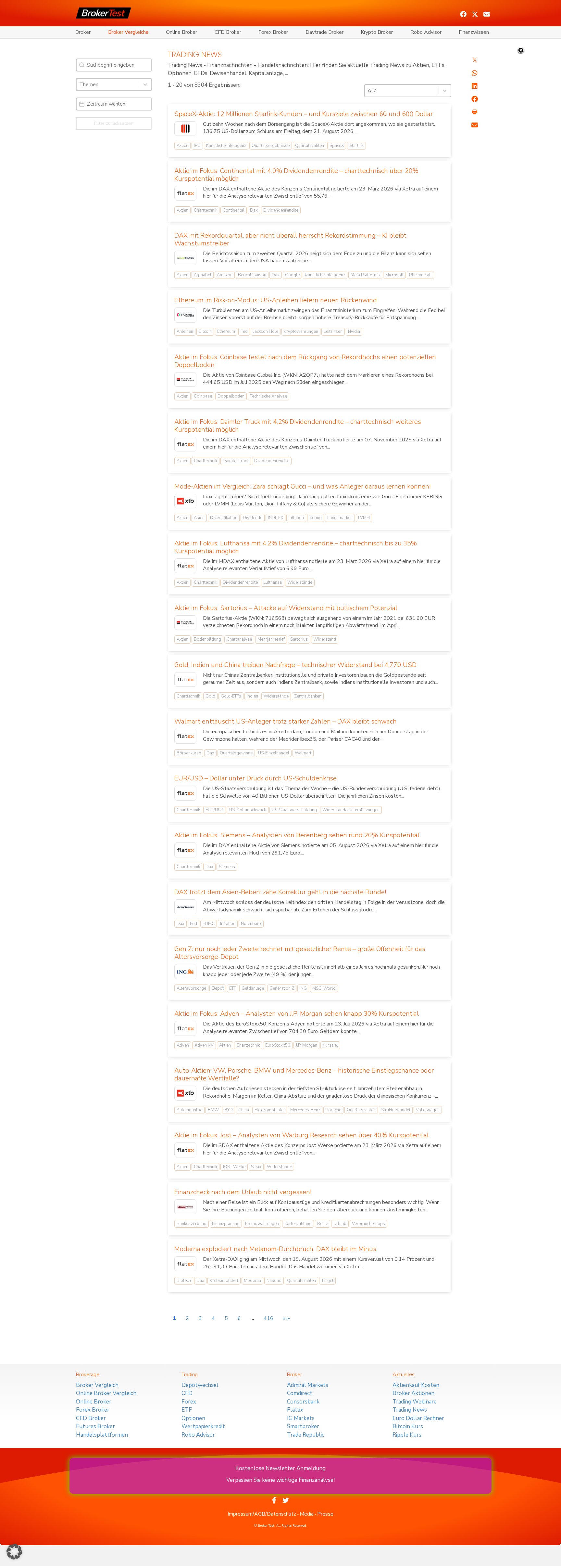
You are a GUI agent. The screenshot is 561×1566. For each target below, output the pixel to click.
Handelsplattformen (102, 1435)
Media (307, 1514)
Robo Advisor (426, 32)
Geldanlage (253, 988)
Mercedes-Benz (305, 1110)
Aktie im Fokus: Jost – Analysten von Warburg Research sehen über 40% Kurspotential (301, 1135)
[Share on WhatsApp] (475, 73)
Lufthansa (272, 582)
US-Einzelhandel (273, 753)
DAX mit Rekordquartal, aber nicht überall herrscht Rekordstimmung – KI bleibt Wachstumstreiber (290, 239)
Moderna (252, 1281)
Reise (322, 1224)
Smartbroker (303, 1426)
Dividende (252, 518)
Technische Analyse (268, 396)
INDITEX (275, 518)
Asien (199, 518)
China (243, 1110)
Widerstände (299, 582)
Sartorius (299, 639)
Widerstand (324, 639)
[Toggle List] (145, 84)
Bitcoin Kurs (408, 1426)
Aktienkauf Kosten (416, 1385)
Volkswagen (428, 1110)
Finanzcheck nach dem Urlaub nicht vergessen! (242, 1192)
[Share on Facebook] (475, 99)
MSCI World (324, 988)
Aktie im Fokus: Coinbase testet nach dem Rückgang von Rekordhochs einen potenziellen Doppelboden (305, 361)
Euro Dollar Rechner (418, 1418)
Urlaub (339, 1224)
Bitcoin (205, 331)
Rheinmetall (420, 275)
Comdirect (299, 1393)
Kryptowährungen (301, 331)
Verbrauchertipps (368, 1224)
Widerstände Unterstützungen (351, 810)
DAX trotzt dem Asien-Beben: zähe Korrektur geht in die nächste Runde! (280, 892)
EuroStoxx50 (277, 1045)
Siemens (227, 867)
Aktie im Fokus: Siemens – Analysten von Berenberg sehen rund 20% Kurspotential (296, 835)
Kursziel (330, 1045)
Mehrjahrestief (271, 639)
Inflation (296, 518)
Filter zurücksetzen (113, 123)
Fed (244, 331)
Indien (252, 696)
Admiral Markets (307, 1385)
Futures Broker (95, 1426)
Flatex (295, 1410)
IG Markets (301, 1418)
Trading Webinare (415, 1401)
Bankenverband (191, 1224)
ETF (232, 988)
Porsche (333, 1110)
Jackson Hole (265, 331)
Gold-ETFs (231, 696)
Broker (83, 32)
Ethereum (226, 331)
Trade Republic (305, 1435)
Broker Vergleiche (128, 32)
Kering (315, 518)
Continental (233, 210)
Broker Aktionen (413, 1393)
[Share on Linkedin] (475, 86)
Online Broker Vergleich (106, 1393)
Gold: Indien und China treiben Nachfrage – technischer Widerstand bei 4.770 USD (295, 664)
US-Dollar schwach (247, 810)
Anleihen (185, 331)
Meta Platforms (365, 275)
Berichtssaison (252, 275)
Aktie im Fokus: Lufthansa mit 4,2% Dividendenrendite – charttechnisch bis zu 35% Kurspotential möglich (295, 547)
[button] (463, 14)
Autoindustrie (189, 1110)
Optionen (193, 1418)
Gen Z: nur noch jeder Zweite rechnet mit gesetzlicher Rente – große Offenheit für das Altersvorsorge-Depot (299, 953)
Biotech (184, 1281)
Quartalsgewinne (236, 753)
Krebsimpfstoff (224, 1281)
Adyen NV (204, 1045)
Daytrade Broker (324, 32)
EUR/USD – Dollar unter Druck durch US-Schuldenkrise (255, 778)
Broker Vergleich (97, 1385)
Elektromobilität (270, 1110)
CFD (187, 1393)
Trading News (410, 1410)
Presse (325, 1514)
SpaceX (337, 146)
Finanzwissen (474, 32)
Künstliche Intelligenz (226, 146)
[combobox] (108, 84)
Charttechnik (205, 210)
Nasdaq (274, 1281)
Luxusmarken (340, 518)
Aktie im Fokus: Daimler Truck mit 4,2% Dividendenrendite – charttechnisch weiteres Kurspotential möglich (297, 425)
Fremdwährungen (262, 1224)
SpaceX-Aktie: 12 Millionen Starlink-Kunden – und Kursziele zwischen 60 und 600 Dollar (303, 114)
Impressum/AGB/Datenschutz (262, 1514)
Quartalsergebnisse (271, 146)
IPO (197, 146)
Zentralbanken (307, 696)
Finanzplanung (226, 1224)
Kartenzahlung (298, 1224)
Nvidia (354, 331)
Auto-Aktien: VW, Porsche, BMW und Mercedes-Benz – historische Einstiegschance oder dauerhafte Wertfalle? (304, 1074)
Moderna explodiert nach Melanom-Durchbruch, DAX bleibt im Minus (275, 1249)
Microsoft (394, 275)
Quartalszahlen (309, 146)
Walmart (303, 753)
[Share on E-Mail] (475, 125)
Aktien (182, 146)
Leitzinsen (333, 331)
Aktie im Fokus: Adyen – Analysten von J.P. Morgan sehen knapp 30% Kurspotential (296, 1013)
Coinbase (203, 396)
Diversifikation (223, 518)
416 (268, 1318)
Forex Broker (273, 32)
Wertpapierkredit (203, 1426)
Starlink (356, 146)
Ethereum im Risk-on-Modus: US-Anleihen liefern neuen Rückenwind (275, 300)
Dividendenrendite (280, 210)
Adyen (183, 1045)
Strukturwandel (395, 1110)
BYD (228, 1110)
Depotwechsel (199, 1385)
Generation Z (281, 988)
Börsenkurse (189, 753)
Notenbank (251, 924)
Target (327, 1281)
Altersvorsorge (191, 988)
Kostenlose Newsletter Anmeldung (280, 1468)
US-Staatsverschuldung (294, 810)
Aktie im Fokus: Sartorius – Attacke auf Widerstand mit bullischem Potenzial (285, 608)
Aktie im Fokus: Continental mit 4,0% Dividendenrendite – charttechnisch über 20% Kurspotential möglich (296, 174)
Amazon (224, 275)
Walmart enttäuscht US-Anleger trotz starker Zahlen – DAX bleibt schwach (285, 721)
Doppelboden (231, 396)
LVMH (364, 518)
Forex (188, 1401)
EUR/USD (215, 810)
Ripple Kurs (407, 1435)
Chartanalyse (239, 639)
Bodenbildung (207, 639)
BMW (213, 1110)
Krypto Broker (377, 32)
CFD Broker (228, 32)
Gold (210, 696)
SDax (256, 1167)
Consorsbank (303, 1401)
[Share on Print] (475, 112)
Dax (254, 210)
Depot (218, 988)
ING (303, 988)
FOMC (209, 924)
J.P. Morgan (306, 1045)
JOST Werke (234, 1167)
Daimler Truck (236, 461)
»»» (286, 1318)
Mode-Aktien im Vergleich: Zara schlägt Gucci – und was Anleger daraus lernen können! (302, 486)
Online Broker (181, 32)
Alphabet (202, 275)
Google (292, 275)
